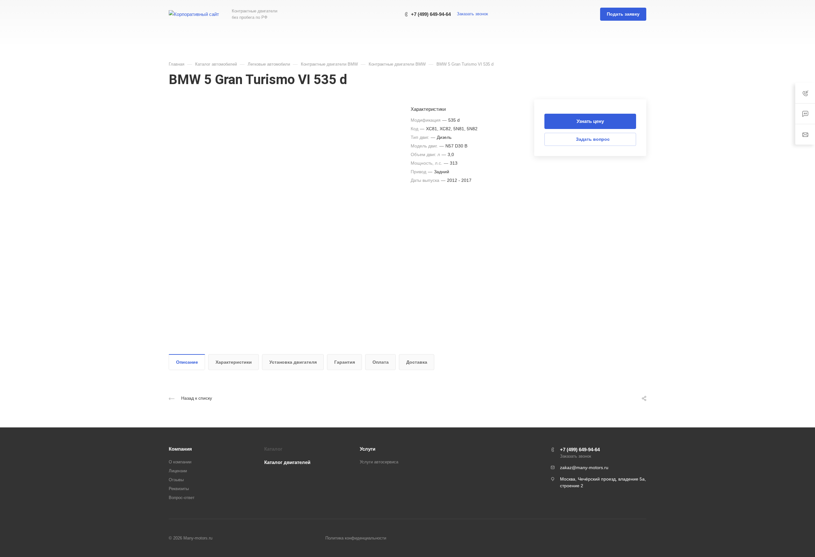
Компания (180, 449)
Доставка (416, 362)
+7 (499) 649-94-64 (431, 14)
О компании (180, 462)
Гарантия (344, 362)
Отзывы (176, 479)
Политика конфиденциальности (355, 538)
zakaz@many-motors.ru (584, 467)
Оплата (380, 362)
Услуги (367, 449)
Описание (187, 362)
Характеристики (234, 362)
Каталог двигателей (287, 462)
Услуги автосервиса (379, 462)
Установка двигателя (293, 362)
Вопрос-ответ (182, 497)
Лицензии (178, 470)
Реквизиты (179, 488)
